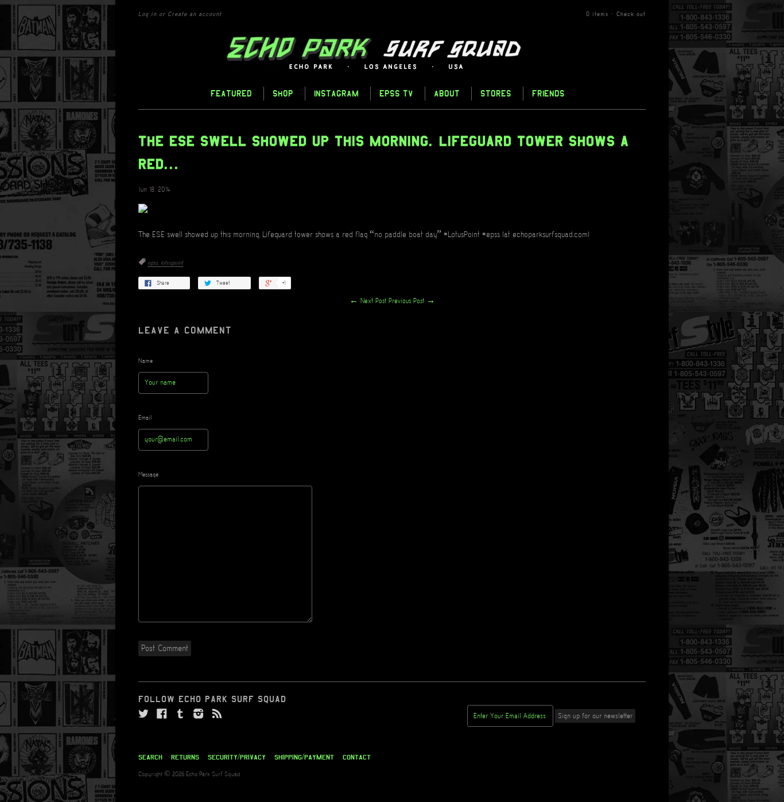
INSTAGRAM (336, 93)
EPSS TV (396, 93)
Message (148, 474)
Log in (147, 14)
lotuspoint (172, 262)
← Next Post (368, 301)
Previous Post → (412, 301)
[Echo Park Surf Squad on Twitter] (143, 714)
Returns (185, 757)
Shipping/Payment (304, 757)
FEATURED (231, 93)
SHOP (283, 93)
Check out (631, 14)
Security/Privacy (237, 757)
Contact (357, 757)
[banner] (392, 53)
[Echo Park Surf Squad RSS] (217, 714)
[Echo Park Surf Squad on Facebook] (162, 714)
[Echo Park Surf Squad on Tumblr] (180, 714)
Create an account (195, 14)
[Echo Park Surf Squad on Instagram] (198, 714)
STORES (495, 93)
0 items (597, 14)
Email (145, 417)
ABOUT (447, 93)
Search (150, 757)
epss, (154, 262)
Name (145, 361)
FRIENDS (548, 93)
